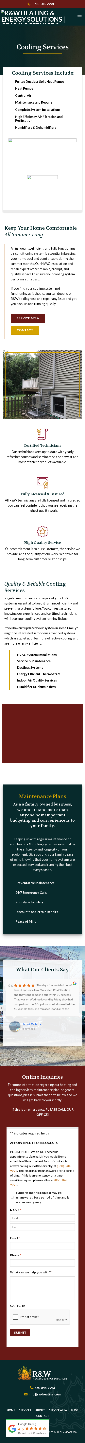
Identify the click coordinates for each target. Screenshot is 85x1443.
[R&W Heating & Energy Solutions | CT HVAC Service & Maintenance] (36, 16)
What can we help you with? (31, 1272)
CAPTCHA (17, 1305)
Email (15, 1238)
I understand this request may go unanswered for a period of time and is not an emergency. (42, 1197)
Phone (15, 1255)
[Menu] (79, 17)
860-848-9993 (43, 4)
